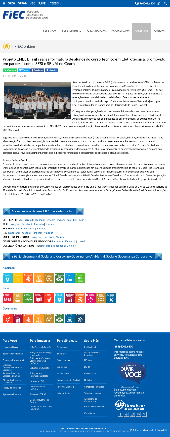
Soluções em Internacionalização (39, 374)
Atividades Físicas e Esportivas (12, 381)
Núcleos (88, 360)
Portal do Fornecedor (94, 406)
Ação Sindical (63, 373)
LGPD (87, 367)
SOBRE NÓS (141, 31)
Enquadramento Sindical (68, 380)
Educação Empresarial (13, 360)
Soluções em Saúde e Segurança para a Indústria (40, 361)
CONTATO (159, 31)
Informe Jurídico (64, 393)
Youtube (71, 219)
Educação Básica (10, 347)
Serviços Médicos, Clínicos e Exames (11, 374)
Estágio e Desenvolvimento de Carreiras (12, 367)
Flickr (81, 219)
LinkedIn (50, 219)
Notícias (88, 380)
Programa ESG (37, 381)
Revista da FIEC (91, 373)
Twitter (61, 219)
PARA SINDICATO (96, 31)
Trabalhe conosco (92, 393)
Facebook (38, 219)
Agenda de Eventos (12, 394)
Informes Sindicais (65, 387)
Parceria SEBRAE (38, 394)
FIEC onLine (24, 46)
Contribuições (63, 360)
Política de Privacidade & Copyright (148, 430)
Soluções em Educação (40, 347)
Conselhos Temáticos (94, 387)
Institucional (90, 347)
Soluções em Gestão (39, 368)
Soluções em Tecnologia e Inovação (41, 353)
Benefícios (62, 353)
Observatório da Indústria (37, 387)
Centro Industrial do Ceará (39, 401)
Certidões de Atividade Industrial (41, 407)
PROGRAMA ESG (120, 31)
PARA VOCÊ (49, 31)
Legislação (62, 367)
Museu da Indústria (12, 388)
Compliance (89, 413)
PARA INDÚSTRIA (71, 31)
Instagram (26, 219)
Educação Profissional (13, 353)
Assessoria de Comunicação (90, 400)
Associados (62, 347)
